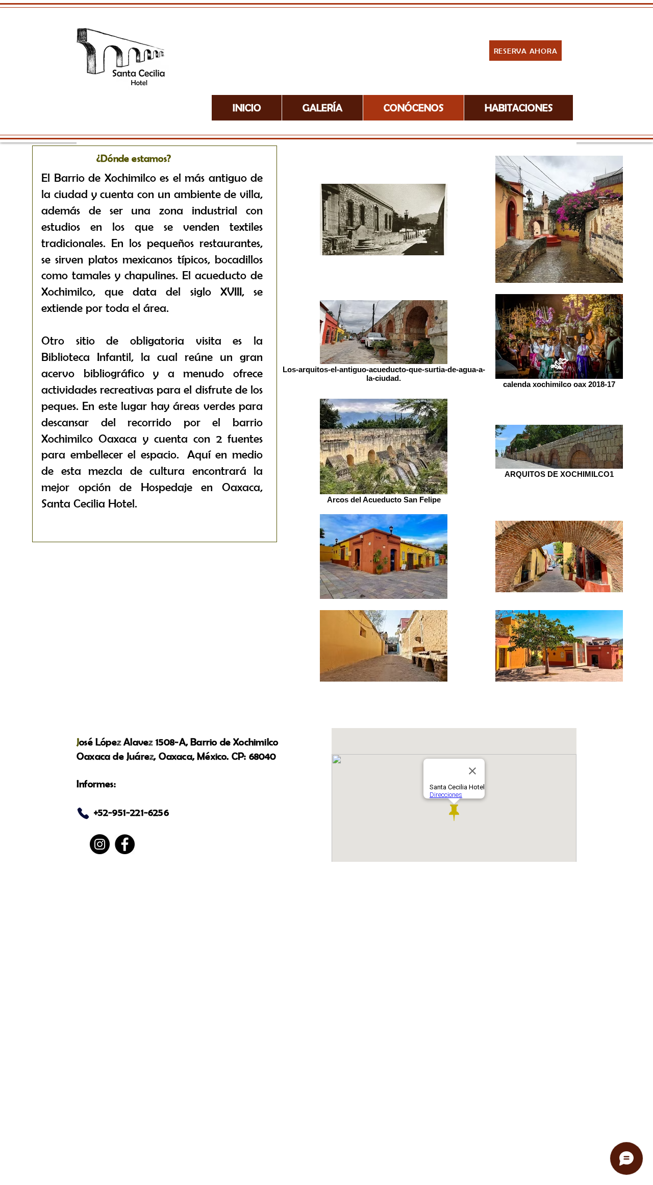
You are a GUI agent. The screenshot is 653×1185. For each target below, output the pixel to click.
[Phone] (83, 813)
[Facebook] (125, 844)
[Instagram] (100, 844)
